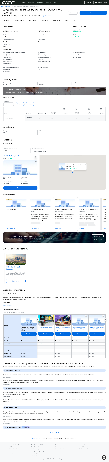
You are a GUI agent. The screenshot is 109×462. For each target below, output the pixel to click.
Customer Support (59, 449)
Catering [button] (57, 223)
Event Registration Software (38, 446)
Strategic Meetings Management (39, 451)
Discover (48, 2)
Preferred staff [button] (92, 225)
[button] (12, 103)
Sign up (100, 2)
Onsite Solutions (11, 453)
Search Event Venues (12, 446)
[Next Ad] (35, 157)
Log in (105, 2)
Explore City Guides (12, 451)
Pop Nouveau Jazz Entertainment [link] (40, 209)
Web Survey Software (36, 453)
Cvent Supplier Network (13, 444)
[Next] (103, 214)
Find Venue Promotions (13, 449)
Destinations (40, 2)
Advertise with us (83, 451)
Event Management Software (38, 444)
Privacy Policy (82, 444)
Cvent (2, 6)
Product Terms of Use (84, 446)
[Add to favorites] (36, 162)
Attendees (6, 101)
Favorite (74, 12)
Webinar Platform (35, 455)
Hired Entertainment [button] (35, 223)
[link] (16, 203)
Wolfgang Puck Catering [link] (63, 209)
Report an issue (37, 439)
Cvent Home (58, 444)
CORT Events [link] (11, 209)
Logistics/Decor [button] (83, 225)
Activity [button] (81, 223)
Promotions (31, 2)
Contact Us (57, 446)
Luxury (55, 2)
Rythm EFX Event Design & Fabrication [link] (88, 209)
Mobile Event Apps (35, 449)
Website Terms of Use (84, 449)
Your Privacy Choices (60, 451)
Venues (24, 2)
